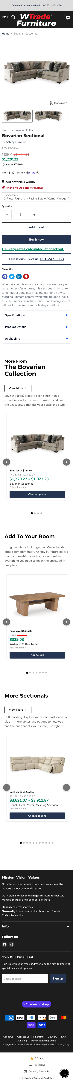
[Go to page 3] (38, 513)
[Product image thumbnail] (48, 116)
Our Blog (22, 1040)
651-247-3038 (52, 259)
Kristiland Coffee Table (24, 644)
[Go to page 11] (52, 843)
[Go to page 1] (32, 513)
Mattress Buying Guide (43, 1040)
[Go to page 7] (46, 672)
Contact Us (23, 1036)
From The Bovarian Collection (20, 130)
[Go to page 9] (46, 843)
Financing (38, 1036)
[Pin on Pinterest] (26, 276)
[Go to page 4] (41, 513)
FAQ (63, 1036)
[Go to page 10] (49, 843)
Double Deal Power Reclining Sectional (34, 805)
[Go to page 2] (35, 513)
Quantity (7, 206)
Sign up (58, 979)
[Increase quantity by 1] (34, 214)
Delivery (52, 1036)
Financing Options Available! (24, 188)
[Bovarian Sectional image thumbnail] (17, 116)
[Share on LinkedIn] (19, 276)
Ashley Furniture (16, 142)
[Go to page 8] (43, 843)
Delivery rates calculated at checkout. (33, 249)
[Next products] (66, 462)
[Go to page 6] (43, 672)
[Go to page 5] (40, 672)
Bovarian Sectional (21, 484)
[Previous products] (6, 462)
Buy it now (36, 240)
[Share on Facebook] (4, 276)
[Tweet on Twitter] (12, 276)
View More (16, 388)
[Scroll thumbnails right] (68, 116)
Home (5, 33)
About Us (8, 1036)
